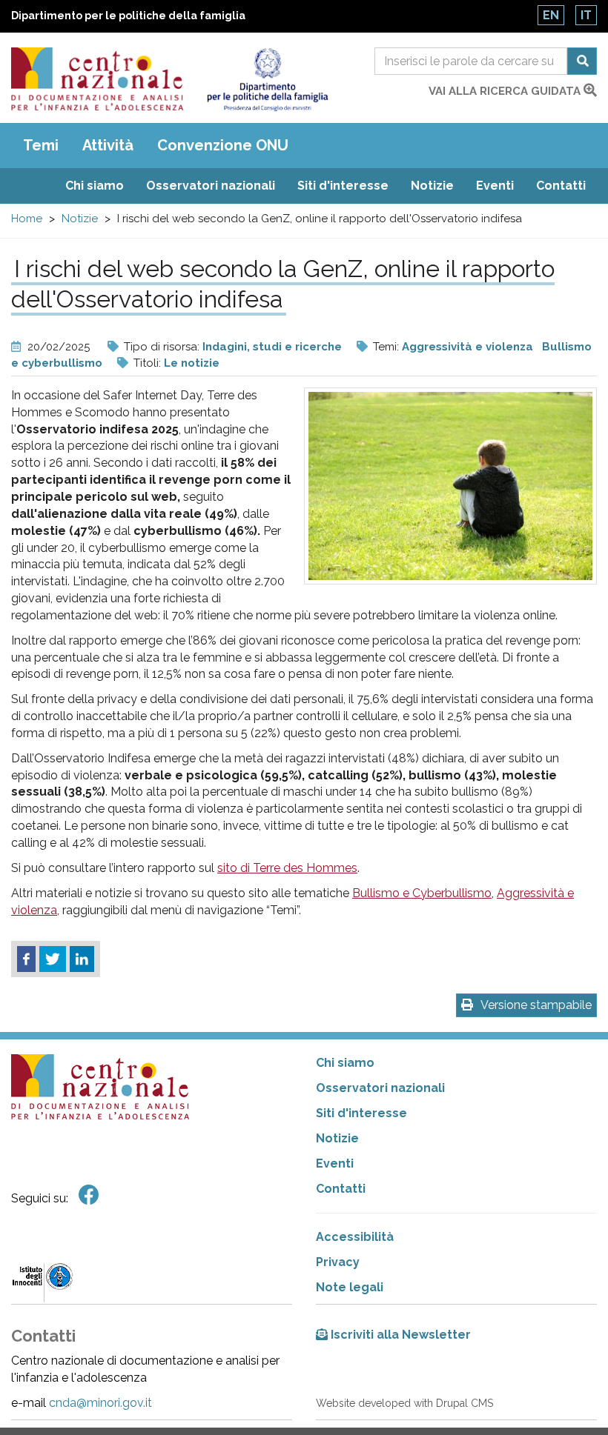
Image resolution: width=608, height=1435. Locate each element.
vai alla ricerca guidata (506, 91)
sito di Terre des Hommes (287, 868)
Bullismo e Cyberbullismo (422, 893)
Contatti (561, 186)
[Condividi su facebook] (26, 959)
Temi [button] (41, 145)
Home (26, 218)
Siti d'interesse (343, 186)
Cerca (582, 61)
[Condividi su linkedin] (82, 959)
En (551, 15)
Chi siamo (94, 186)
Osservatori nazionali (210, 186)
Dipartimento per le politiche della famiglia (128, 15)
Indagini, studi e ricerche (272, 346)
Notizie (432, 186)
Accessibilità (355, 1237)
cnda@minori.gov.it (100, 1403)
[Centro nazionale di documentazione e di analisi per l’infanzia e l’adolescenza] (97, 78)
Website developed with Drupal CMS (404, 1403)
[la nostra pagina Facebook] (89, 1195)
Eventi (495, 186)
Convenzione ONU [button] (222, 145)
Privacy (338, 1262)
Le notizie (191, 363)
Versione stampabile (536, 1005)
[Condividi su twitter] (52, 959)
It (586, 15)
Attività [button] (107, 145)
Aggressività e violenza (467, 346)
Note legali (349, 1287)
